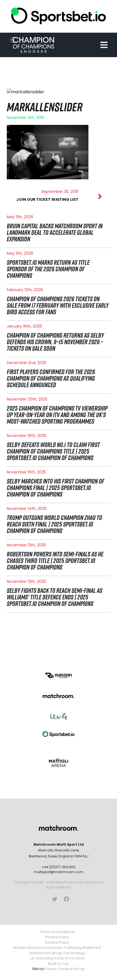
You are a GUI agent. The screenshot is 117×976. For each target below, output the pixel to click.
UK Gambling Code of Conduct (57, 958)
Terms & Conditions (57, 931)
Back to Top (58, 963)
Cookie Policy (57, 942)
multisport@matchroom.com (58, 872)
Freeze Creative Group (65, 968)
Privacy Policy (57, 937)
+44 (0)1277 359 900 (58, 867)
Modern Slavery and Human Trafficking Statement (57, 947)
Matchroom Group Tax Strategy (57, 953)
